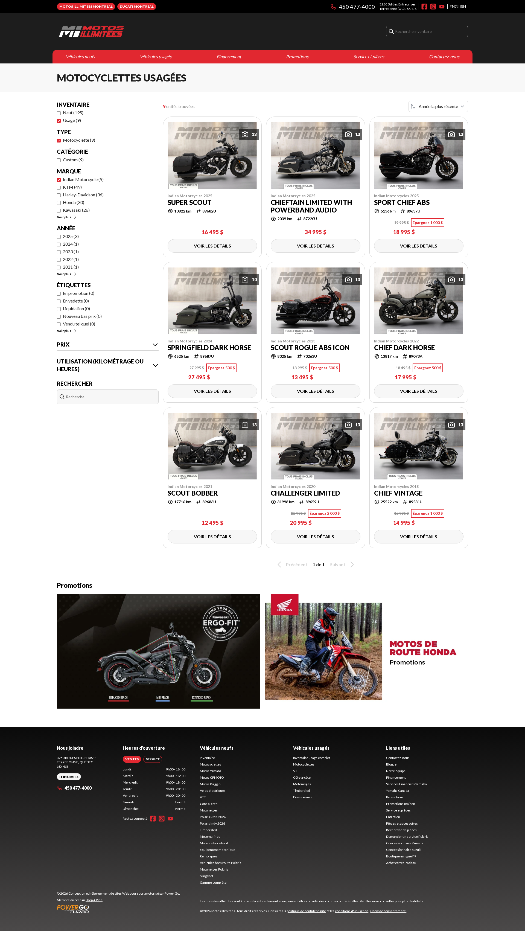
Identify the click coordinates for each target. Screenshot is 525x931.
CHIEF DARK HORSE (404, 347)
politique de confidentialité (306, 911)
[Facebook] (424, 6)
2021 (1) (71, 266)
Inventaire (207, 758)
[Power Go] (118, 908)
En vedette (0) (76, 300)
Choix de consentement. (388, 911)
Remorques (208, 856)
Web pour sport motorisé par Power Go (150, 893)
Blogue (391, 764)
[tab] (132, 759)
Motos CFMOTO (212, 777)
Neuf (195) (73, 112)
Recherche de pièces (401, 830)
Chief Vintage (398, 493)
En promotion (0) (78, 293)
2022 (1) (71, 259)
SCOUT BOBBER (193, 493)
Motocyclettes (210, 764)
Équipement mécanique (217, 850)
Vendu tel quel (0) (79, 323)
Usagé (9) (72, 120)
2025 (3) (71, 236)
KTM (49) (72, 187)
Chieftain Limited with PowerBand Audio (311, 206)
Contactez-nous (444, 56)
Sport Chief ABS (402, 202)
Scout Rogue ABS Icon (310, 347)
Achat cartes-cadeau (401, 863)
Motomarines (210, 836)
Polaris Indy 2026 (212, 823)
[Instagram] (433, 6)
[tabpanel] (154, 789)
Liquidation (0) (76, 308)
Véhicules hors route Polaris (220, 863)
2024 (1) (71, 243)
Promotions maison (400, 804)
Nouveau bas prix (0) (82, 316)
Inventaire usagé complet (311, 758)
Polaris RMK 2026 (213, 817)
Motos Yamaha (210, 771)
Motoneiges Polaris (214, 869)
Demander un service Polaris (407, 836)
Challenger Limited (305, 493)
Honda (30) (73, 202)
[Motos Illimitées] (125, 31)
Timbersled (208, 830)
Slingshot (206, 876)
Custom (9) (73, 159)
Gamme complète (213, 882)
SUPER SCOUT (190, 202)
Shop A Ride (94, 900)
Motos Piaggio (210, 784)
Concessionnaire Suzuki (403, 850)
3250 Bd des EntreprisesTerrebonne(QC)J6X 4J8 (398, 6)
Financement (229, 56)
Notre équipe (396, 771)
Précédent (296, 564)
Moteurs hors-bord (214, 843)
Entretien (393, 817)
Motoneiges (209, 810)
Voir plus (64, 217)
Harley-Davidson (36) (83, 194)
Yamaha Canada (397, 791)
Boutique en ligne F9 (401, 856)
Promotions (297, 56)
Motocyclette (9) (79, 139)
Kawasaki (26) (76, 210)
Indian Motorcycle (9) (83, 179)
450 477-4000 (357, 6)
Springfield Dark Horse (209, 347)
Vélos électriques (213, 791)
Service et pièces (369, 56)
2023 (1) (71, 251)
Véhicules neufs (80, 56)
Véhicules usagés (155, 56)
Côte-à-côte (208, 804)
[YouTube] (442, 6)
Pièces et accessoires (402, 823)
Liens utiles (398, 747)
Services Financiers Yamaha (406, 784)
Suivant (337, 564)
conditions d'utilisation (351, 911)
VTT (203, 797)
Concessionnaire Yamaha (404, 843)
